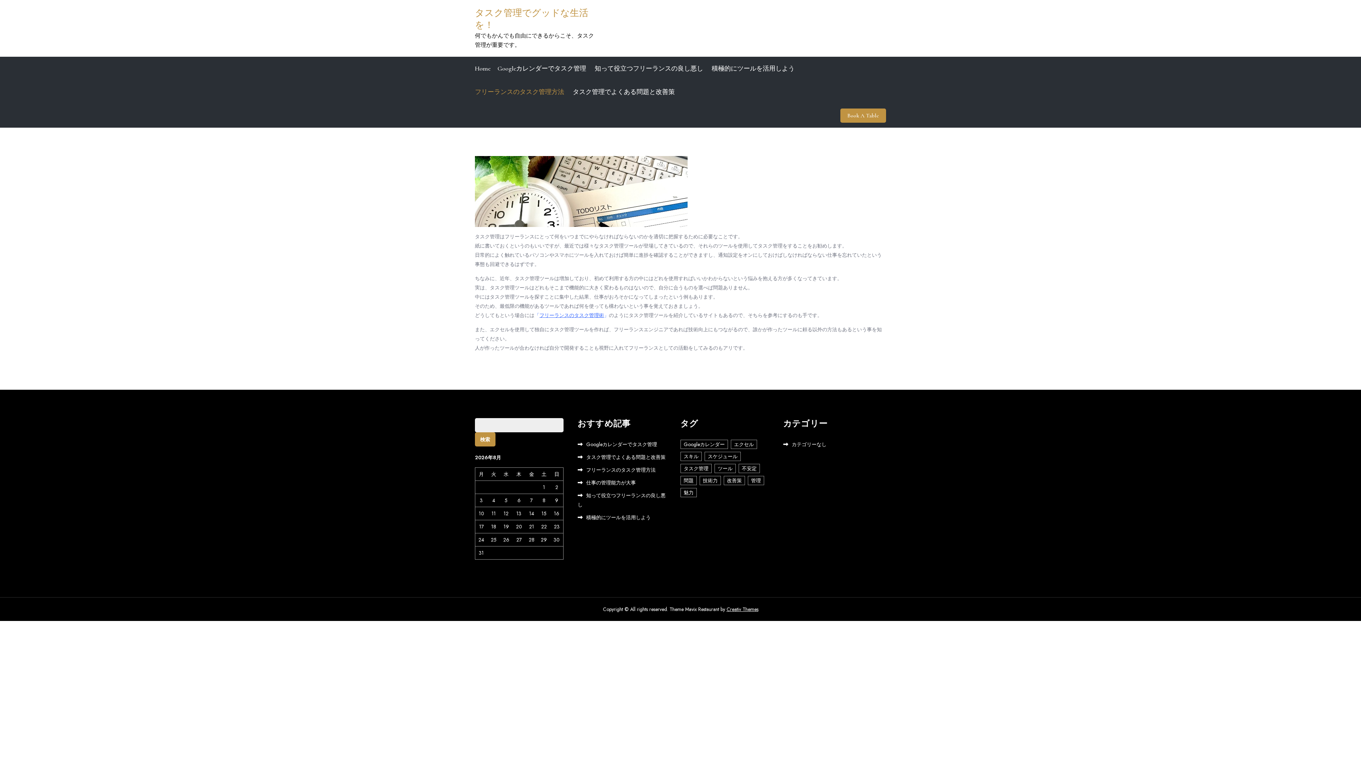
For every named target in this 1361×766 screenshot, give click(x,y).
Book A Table (863, 115)
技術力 (710, 480)
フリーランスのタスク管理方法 (519, 92)
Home (483, 68)
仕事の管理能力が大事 (611, 482)
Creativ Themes (742, 609)
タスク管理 (696, 468)
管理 (756, 480)
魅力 (689, 492)
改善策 (734, 480)
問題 (689, 480)
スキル (691, 456)
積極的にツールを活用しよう (753, 68)
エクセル (744, 444)
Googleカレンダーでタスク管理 (542, 68)
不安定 (749, 468)
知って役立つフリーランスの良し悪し (649, 68)
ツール (725, 468)
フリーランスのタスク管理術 (571, 315)
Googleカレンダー (704, 444)
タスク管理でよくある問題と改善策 (624, 92)
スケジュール (723, 456)
